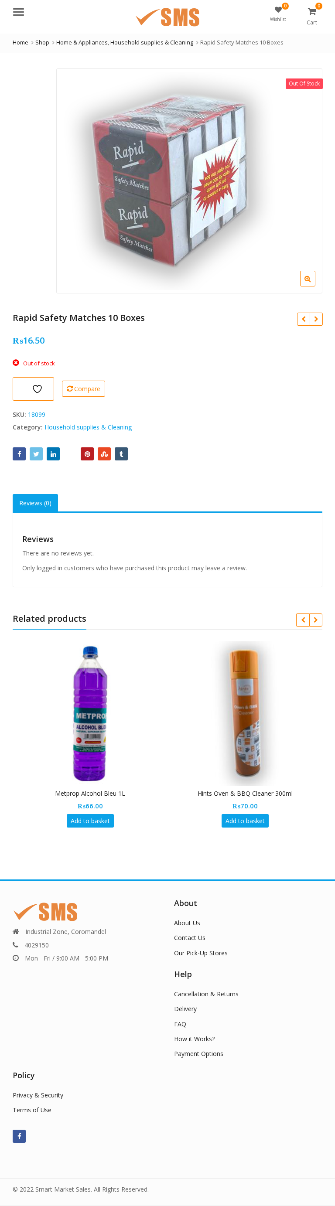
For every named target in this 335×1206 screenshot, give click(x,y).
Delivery (185, 1009)
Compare (87, 389)
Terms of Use (32, 1110)
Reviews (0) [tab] (35, 503)
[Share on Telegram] (70, 453)
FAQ (180, 1024)
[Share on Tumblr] (121, 453)
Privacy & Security (38, 1095)
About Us (187, 923)
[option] (189, 181)
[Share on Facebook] (19, 453)
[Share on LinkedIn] (53, 453)
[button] (314, 285)
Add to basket (90, 821)
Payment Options (198, 1053)
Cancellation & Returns (206, 994)
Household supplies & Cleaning (88, 427)
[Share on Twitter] (36, 453)
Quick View (94, 793)
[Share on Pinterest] (87, 453)
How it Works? (194, 1039)
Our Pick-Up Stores (201, 953)
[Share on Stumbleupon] (104, 453)
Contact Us (189, 937)
